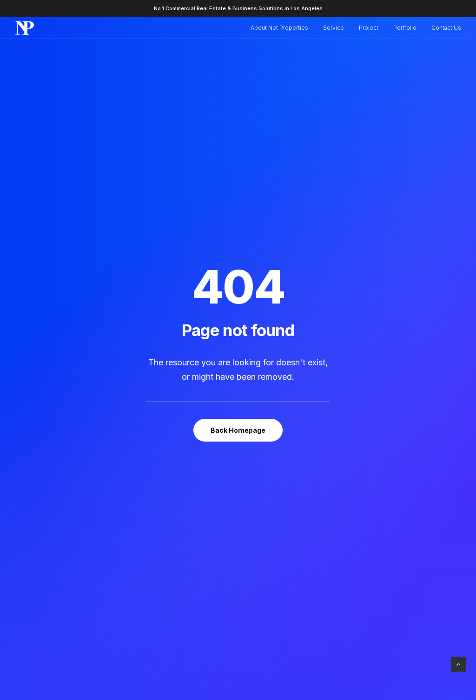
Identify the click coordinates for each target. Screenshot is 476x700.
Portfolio (404, 27)
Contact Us (446, 27)
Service (333, 27)
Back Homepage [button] (238, 430)
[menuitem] (283, 28)
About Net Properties (279, 27)
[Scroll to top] (458, 663)
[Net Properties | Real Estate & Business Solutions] (24, 28)
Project (368, 27)
